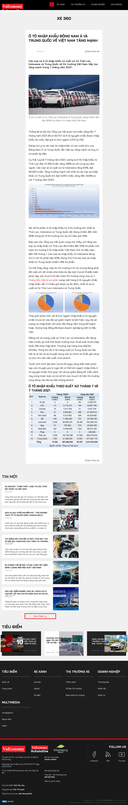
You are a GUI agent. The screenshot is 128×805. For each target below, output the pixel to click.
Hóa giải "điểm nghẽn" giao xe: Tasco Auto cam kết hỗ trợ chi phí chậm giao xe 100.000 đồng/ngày (27, 592)
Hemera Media (50, 759)
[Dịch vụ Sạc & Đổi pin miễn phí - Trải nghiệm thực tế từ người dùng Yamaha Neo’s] (66, 520)
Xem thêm (39, 616)
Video (4, 725)
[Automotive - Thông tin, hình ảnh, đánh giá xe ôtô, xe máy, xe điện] (16, 9)
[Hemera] (61, 749)
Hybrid (37, 688)
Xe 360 (64, 18)
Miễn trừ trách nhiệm (52, 781)
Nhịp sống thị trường (75, 695)
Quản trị (101, 695)
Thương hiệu (103, 682)
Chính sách (71, 682)
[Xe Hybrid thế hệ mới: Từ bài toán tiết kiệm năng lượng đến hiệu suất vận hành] (66, 572)
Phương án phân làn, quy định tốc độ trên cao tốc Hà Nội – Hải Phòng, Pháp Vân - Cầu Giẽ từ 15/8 (59, 640)
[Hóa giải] (66, 598)
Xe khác (37, 682)
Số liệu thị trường (74, 688)
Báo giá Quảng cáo (51, 771)
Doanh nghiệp (98, 4)
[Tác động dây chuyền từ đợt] (66, 546)
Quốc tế (5, 682)
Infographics (7, 712)
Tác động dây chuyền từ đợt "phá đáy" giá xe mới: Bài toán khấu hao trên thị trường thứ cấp (26, 540)
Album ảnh (6, 719)
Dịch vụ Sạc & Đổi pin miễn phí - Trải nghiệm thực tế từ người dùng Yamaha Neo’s (26, 514)
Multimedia (116, 4)
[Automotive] (40, 748)
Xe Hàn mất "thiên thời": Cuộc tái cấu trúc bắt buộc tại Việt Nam (26, 487)
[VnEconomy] (13, 749)
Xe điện (37, 695)
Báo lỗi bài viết (93, 51)
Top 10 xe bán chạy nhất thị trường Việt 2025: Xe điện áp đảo (24, 641)
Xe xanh (61, 4)
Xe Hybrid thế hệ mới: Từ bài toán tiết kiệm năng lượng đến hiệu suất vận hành (26, 566)
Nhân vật (102, 688)
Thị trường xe (78, 4)
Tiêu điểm (12, 626)
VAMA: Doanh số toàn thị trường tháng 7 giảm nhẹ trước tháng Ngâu (104, 641)
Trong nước (24, 650)
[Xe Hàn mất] (66, 494)
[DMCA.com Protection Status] (8, 801)
